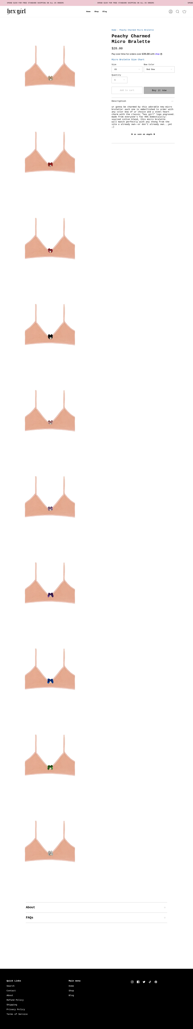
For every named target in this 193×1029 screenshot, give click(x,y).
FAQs (29, 917)
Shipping (12, 1005)
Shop (71, 990)
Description (119, 101)
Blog (71, 995)
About (30, 907)
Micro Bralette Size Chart (128, 59)
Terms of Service (17, 1014)
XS (115, 69)
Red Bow (151, 69)
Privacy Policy (16, 1009)
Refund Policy (15, 1000)
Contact (11, 990)
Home (114, 30)
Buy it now (159, 90)
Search (10, 986)
